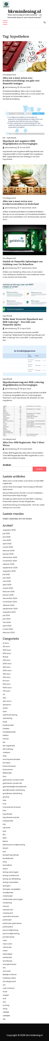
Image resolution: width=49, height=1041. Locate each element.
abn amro (7, 701)
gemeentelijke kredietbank (14, 786)
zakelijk (6, 1012)
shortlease (7, 961)
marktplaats (8, 892)
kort (4, 851)
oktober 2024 (8, 605)
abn (4, 698)
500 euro (7, 684)
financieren (8, 769)
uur (4, 985)
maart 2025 (8, 588)
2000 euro (7, 663)
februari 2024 (9, 632)
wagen (6, 995)
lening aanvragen (11, 872)
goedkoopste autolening (14, 790)
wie (4, 1002)
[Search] (44, 22)
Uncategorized (9, 75)
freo (4, 776)
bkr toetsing (8, 749)
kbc (4, 834)
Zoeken (7, 465)
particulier (7, 920)
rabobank (7, 947)
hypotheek (11, 138)
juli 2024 (6, 615)
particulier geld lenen (12, 923)
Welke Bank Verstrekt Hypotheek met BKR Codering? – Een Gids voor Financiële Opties (23, 322)
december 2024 (10, 598)
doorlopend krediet (11, 759)
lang (5, 862)
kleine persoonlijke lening (14, 844)
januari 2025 (8, 595)
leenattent (7, 865)
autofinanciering (10, 715)
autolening (7, 718)
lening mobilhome (11, 875)
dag (4, 756)
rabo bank (7, 944)
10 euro (6, 643)
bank (5, 722)
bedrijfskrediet (9, 732)
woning (6, 1005)
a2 (4, 694)
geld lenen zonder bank (13, 780)
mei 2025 (7, 581)
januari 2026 (8, 554)
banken (6, 728)
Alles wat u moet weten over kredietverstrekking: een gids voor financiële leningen (21, 81)
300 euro (7, 674)
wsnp (5, 1008)
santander (7, 957)
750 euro (6, 691)
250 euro (7, 667)
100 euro (6, 646)
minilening (7, 903)
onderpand (8, 913)
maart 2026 (8, 547)
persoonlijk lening (10, 930)
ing (4, 824)
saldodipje (7, 954)
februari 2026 (9, 550)
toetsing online (9, 978)
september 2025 (10, 567)
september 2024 (10, 608)
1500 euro (7, 653)
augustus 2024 (9, 612)
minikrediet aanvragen (13, 899)
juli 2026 (6, 533)
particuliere (8, 927)
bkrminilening (11, 87)
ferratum (6, 763)
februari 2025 (9, 591)
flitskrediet (7, 773)
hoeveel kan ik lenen (12, 807)
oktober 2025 (8, 564)
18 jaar (5, 657)
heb (4, 800)
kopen (5, 848)
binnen (6, 739)
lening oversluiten (10, 882)
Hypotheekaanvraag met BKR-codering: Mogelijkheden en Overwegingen (23, 383)
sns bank (6, 971)
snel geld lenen (9, 964)
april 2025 (7, 584)
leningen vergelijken (12, 889)
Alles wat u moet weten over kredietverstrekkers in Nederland (21, 202)
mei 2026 (7, 540)
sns (4, 968)
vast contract (8, 988)
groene (6, 797)
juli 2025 (6, 574)
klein (5, 838)
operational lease (11, 916)
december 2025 (10, 557)
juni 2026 (6, 537)
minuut (6, 906)
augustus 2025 (9, 571)
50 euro (6, 680)
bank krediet (8, 725)
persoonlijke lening (11, 933)
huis (4, 810)
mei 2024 (7, 622)
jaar (4, 831)
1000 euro (7, 650)
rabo (5, 940)
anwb (5, 708)
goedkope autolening (12, 793)
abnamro (7, 704)
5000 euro (7, 687)
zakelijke (6, 1015)
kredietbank (8, 858)
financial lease (9, 766)
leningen (6, 886)
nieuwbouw (8, 909)
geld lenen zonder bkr (12, 783)
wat (4, 998)
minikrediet (8, 896)
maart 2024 (8, 629)
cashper (6, 752)
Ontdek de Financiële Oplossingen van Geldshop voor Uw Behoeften (23, 263)
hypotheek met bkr (11, 817)
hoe (4, 804)
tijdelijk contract (9, 974)
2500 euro (7, 670)
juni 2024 (6, 619)
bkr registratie (9, 745)
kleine (5, 841)
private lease (8, 937)
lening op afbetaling (12, 879)
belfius (6, 735)
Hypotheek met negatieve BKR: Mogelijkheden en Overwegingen (20, 142)
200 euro (7, 660)
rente (5, 950)
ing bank (6, 827)
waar (5, 991)
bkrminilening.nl (24, 11)
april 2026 (7, 543)
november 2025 (10, 561)
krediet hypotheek (11, 855)
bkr (4, 138)
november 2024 (10, 602)
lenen (5, 869)
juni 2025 (6, 578)
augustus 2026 (9, 530)
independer (8, 821)
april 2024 (7, 626)
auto (5, 711)
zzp (4, 1019)
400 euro (7, 677)
